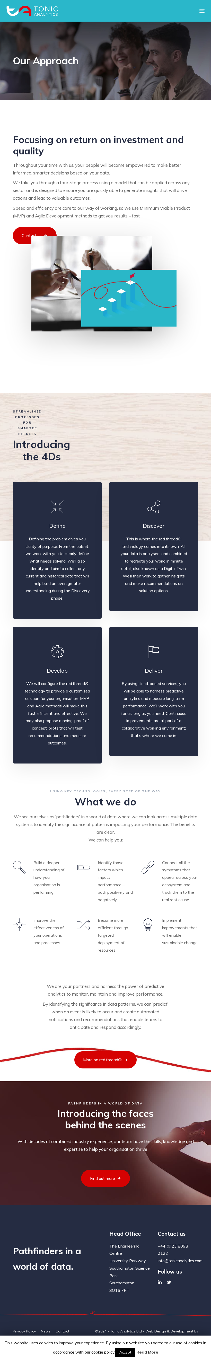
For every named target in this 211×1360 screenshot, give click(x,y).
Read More (147, 1352)
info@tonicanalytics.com (180, 1260)
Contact (62, 1331)
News (45, 1331)
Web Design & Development (169, 1331)
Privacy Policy (24, 1331)
